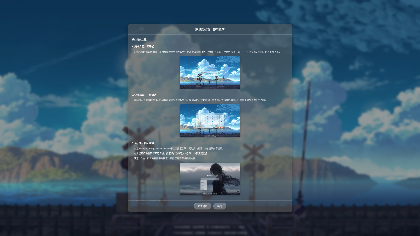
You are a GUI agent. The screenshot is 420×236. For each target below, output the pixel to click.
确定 (219, 206)
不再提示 (202, 206)
